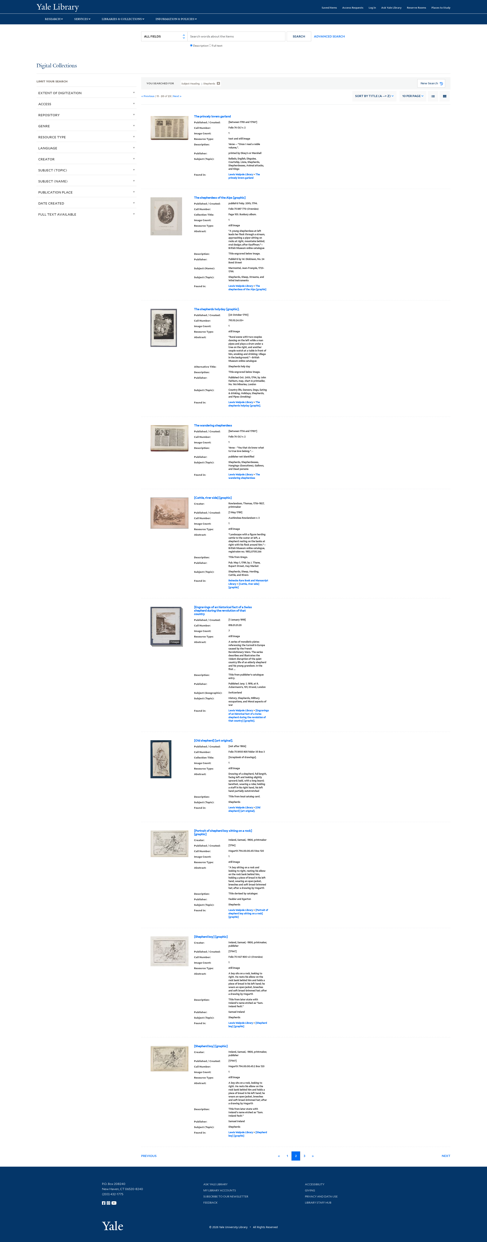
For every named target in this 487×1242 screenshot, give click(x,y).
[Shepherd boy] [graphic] (211, 936)
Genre (44, 126)
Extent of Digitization (60, 93)
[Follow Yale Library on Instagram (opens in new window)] (108, 1203)
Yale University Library (68, 7)
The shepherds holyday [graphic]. (216, 309)
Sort (373, 96)
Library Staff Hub (318, 1202)
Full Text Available (57, 214)
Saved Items (329, 7)
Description (200, 45)
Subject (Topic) (52, 170)
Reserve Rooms (416, 7)
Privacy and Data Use (321, 1196)
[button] (299, 36)
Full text (217, 45)
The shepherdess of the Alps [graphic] (220, 197)
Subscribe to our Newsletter (225, 1196)
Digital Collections (57, 66)
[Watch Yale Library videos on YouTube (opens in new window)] (113, 1203)
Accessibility (314, 1184)
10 (411, 96)
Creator (46, 159)
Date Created (51, 203)
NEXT (446, 1156)
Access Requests (352, 7)
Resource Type (52, 137)
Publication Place (55, 192)
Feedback (210, 1202)
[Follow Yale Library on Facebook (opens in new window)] (103, 1203)
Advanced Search (329, 36)
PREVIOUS (149, 1156)
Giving (310, 1190)
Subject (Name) (53, 181)
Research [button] (52, 19)
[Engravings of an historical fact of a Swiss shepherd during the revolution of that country (223, 610)
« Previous (147, 96)
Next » (177, 96)
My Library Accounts (219, 1190)
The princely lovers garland (212, 116)
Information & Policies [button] (175, 19)
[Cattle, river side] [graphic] (213, 498)
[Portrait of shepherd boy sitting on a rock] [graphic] (223, 832)
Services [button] (81, 19)
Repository (49, 115)
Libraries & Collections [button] (122, 19)
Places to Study (440, 7)
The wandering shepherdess (213, 425)
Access (44, 104)
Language (47, 148)
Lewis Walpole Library (240, 174)
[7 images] (165, 625)
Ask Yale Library (391, 7)
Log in (372, 7)
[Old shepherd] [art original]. (213, 740)
